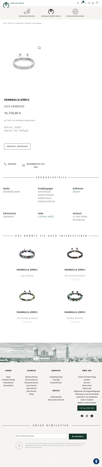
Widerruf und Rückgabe (87, 403)
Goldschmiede (56, 397)
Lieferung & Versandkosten (87, 397)
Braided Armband (75, 318)
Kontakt (87, 380)
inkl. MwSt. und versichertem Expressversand (19, 120)
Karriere (87, 383)
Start (4, 23)
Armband (28, 23)
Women (76, 191)
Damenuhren (8, 383)
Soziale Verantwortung (87, 377)
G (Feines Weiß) (45, 216)
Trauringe (56, 380)
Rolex (8, 377)
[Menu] (97, 3)
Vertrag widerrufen (87, 408)
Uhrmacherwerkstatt (56, 400)
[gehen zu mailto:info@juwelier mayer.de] (89, 3)
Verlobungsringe (56, 377)
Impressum (86, 388)
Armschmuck (19, 23)
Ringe (31, 394)
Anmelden (78, 436)
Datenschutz (87, 385)
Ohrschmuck (31, 391)
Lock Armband (27, 275)
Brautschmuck (56, 383)
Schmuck (11, 23)
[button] (78, 3)
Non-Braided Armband (75, 275)
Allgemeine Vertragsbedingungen (87, 391)
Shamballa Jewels (16, 100)
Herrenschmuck (31, 380)
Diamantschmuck (31, 383)
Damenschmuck (31, 377)
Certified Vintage (8, 380)
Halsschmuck (31, 388)
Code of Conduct (87, 400)
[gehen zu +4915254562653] (93, 3)
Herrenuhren (9, 385)
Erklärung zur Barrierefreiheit (87, 394)
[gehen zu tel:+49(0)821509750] (85, 3)
